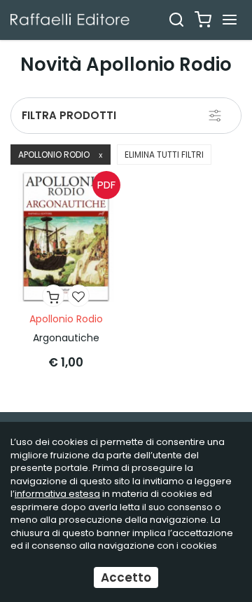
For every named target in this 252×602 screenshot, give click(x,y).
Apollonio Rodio (60, 154)
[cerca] (176, 19)
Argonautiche (66, 338)
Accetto (126, 577)
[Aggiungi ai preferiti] (78, 296)
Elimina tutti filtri (164, 154)
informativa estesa (57, 493)
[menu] (229, 19)
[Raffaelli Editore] (70, 19)
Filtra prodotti (69, 115)
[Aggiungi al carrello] (53, 296)
